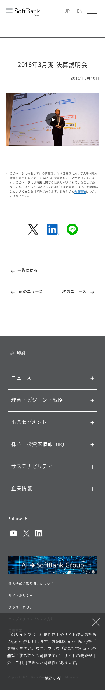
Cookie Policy (76, 641)
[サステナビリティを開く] (92, 467)
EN (80, 11)
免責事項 (80, 191)
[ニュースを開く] (92, 378)
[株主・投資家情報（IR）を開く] (92, 444)
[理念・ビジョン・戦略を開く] (92, 400)
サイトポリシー (20, 596)
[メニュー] (92, 11)
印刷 (21, 353)
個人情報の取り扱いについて (31, 584)
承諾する (52, 678)
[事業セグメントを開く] (92, 422)
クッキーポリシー (22, 607)
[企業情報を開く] (92, 489)
